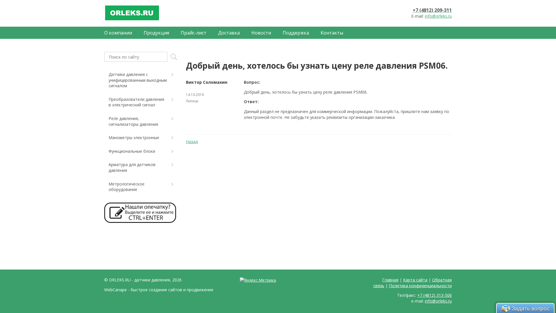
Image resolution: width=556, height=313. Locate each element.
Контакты (332, 33)
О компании (118, 33)
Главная (390, 280)
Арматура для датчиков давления (132, 167)
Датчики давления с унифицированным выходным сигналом (138, 80)
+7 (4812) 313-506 (434, 295)
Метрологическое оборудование (127, 186)
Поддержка (296, 33)
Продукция (156, 33)
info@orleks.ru (438, 16)
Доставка (229, 33)
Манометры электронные (134, 137)
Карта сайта (415, 280)
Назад (192, 141)
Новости (261, 33)
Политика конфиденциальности (420, 285)
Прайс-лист (193, 33)
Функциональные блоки (132, 151)
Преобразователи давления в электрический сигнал (136, 102)
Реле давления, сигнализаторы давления (133, 121)
